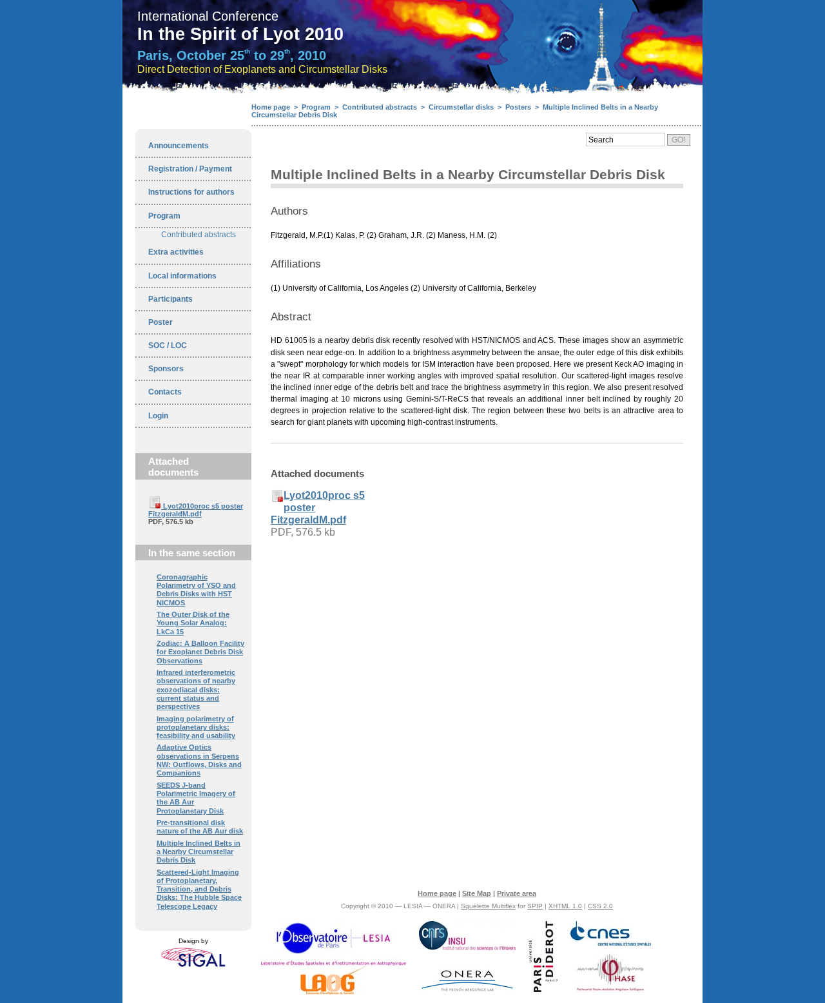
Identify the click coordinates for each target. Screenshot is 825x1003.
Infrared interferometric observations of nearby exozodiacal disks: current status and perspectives (196, 689)
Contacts (165, 391)
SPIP (535, 906)
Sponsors (166, 368)
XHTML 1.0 (565, 906)
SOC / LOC (167, 345)
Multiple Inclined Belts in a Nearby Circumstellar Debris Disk (198, 851)
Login (158, 415)
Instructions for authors (191, 192)
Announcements (178, 145)
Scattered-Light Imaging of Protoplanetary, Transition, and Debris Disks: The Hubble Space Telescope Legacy (199, 889)
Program (164, 215)
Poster (160, 322)
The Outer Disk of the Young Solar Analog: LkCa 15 (193, 623)
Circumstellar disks (461, 107)
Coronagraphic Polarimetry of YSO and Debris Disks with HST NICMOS (196, 590)
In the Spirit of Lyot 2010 (240, 34)
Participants (170, 299)
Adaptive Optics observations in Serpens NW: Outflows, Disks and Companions (199, 760)
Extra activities (176, 252)
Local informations (182, 275)
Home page (270, 107)
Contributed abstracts (198, 234)
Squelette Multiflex (488, 906)
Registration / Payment (190, 168)
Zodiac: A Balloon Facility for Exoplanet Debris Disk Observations (200, 652)
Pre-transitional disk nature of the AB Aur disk (200, 827)
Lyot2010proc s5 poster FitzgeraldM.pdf (195, 510)
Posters (518, 107)
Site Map (476, 893)
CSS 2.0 (600, 906)
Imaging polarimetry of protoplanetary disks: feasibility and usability (196, 727)
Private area (516, 893)
